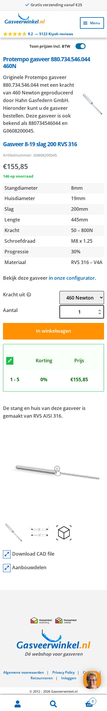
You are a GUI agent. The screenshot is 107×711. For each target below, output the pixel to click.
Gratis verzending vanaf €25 (56, 4)
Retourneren (42, 678)
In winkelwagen (53, 331)
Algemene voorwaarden (23, 672)
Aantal (10, 310)
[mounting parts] (7, 568)
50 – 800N (82, 230)
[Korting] (9, 361)
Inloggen (68, 678)
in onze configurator (72, 278)
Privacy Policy (63, 672)
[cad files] (7, 554)
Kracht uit (14, 294)
